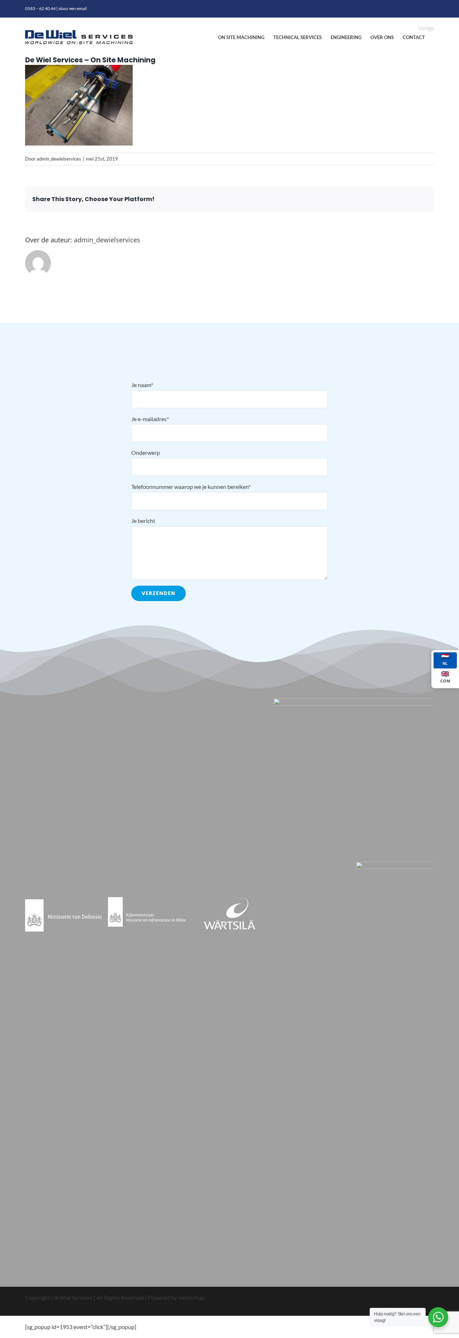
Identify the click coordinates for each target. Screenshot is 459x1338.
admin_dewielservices (59, 159)
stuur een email (72, 8)
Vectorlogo (191, 1297)
